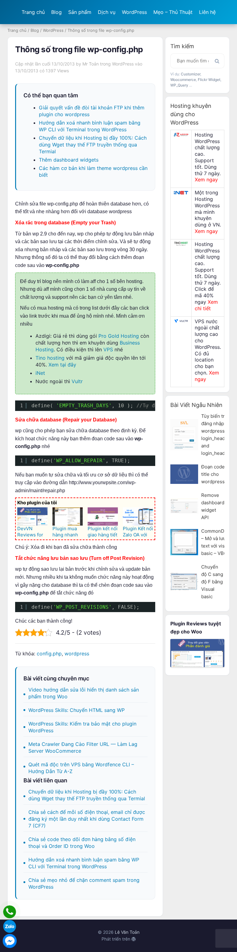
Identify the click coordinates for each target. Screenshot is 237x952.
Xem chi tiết (206, 305)
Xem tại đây (62, 365)
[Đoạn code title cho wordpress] (184, 474)
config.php (49, 653)
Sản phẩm (79, 12)
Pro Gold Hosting (118, 336)
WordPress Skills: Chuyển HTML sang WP (76, 710)
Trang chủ (33, 12)
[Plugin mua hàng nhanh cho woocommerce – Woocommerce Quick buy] (67, 516)
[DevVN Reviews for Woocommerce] (32, 516)
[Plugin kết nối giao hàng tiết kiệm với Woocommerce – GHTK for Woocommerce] (103, 516)
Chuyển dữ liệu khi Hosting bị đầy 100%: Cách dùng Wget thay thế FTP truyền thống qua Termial (93, 144)
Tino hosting (49, 358)
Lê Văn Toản (127, 932)
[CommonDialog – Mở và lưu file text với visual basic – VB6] (184, 542)
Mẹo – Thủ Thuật (173, 12)
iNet (40, 373)
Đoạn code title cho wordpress (213, 474)
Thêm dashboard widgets (68, 160)
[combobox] (197, 60)
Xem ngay (206, 179)
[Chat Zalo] (9, 926)
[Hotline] (9, 911)
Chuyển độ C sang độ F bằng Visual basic (212, 581)
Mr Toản (90, 63)
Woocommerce (183, 79)
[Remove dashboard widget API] (184, 506)
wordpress (76, 653)
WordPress (134, 12)
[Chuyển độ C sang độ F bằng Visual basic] (184, 581)
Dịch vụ (106, 12)
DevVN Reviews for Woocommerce (32, 538)
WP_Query (179, 85)
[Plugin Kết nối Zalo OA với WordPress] (138, 516)
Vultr (77, 381)
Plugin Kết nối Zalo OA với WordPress (138, 535)
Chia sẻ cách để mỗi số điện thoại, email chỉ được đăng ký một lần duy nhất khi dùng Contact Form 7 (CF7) (86, 819)
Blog (56, 12)
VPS (108, 349)
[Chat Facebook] (9, 940)
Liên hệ (207, 12)
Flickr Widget (209, 79)
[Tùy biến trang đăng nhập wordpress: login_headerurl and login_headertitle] (184, 435)
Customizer (190, 74)
